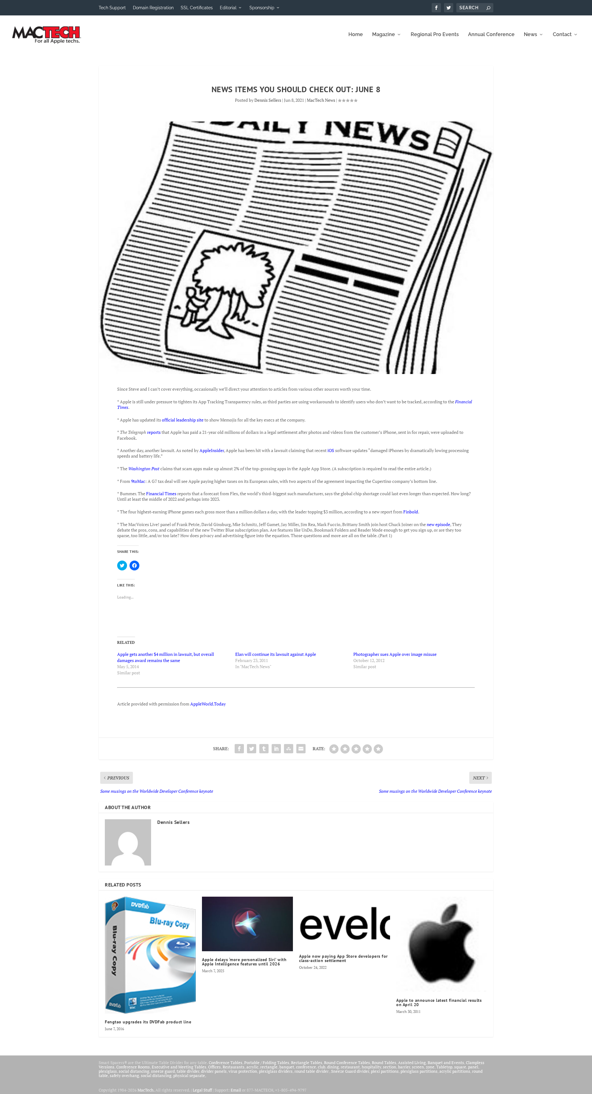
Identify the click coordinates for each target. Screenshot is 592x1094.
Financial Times (161, 493)
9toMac (138, 481)
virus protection (242, 1071)
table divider (188, 1071)
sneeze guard (163, 1071)
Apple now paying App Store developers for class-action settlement (343, 958)
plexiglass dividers (276, 1071)
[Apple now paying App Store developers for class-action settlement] (344, 922)
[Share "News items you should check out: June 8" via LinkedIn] (276, 748)
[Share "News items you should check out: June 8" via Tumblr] (264, 748)
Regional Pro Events (435, 34)
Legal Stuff (202, 1090)
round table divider (311, 1071)
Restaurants (234, 1067)
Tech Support (112, 7)
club (321, 1067)
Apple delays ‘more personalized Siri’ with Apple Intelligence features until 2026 (244, 962)
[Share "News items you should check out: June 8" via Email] (301, 748)
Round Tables (384, 1062)
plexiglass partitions (419, 1071)
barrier (404, 1067)
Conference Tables (225, 1062)
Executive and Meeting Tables (179, 1067)
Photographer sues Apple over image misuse (395, 654)
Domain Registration (153, 7)
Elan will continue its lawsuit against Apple (275, 654)
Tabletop (444, 1067)
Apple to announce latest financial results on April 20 (439, 1002)
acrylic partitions (454, 1071)
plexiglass (108, 1071)
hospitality (371, 1067)
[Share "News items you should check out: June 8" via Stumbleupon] (288, 748)
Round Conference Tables (347, 1062)
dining (333, 1067)
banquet (286, 1067)
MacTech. (146, 1090)
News (530, 34)
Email (236, 1090)
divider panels (214, 1071)
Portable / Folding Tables (266, 1062)
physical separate (189, 1075)
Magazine (383, 34)
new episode (438, 524)
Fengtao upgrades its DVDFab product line (148, 1022)
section (389, 1067)
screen (418, 1067)
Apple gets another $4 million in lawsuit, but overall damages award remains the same (165, 657)
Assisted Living (412, 1062)
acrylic (252, 1067)
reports (154, 432)
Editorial (228, 7)
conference (306, 1067)
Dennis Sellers (267, 100)
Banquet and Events (446, 1062)
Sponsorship (261, 7)
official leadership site (183, 420)
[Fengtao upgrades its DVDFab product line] (150, 955)
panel (473, 1067)
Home (355, 34)
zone (430, 1067)
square (460, 1067)
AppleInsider (211, 450)
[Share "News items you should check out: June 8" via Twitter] (251, 748)
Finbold (410, 512)
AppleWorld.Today (208, 704)
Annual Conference (491, 34)
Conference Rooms (133, 1067)
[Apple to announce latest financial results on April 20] (441, 944)
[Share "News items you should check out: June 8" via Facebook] (239, 748)
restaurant (350, 1067)
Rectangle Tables (306, 1062)
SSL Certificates (197, 7)
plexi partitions (385, 1071)
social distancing (134, 1071)
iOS (330, 450)
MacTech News (321, 100)
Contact (562, 34)
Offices (214, 1067)
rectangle (269, 1067)
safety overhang (124, 1075)
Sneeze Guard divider (350, 1071)
